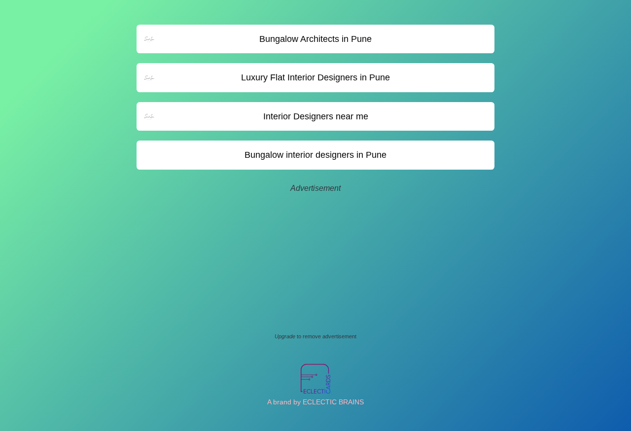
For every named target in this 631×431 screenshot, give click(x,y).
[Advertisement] (315, 263)
